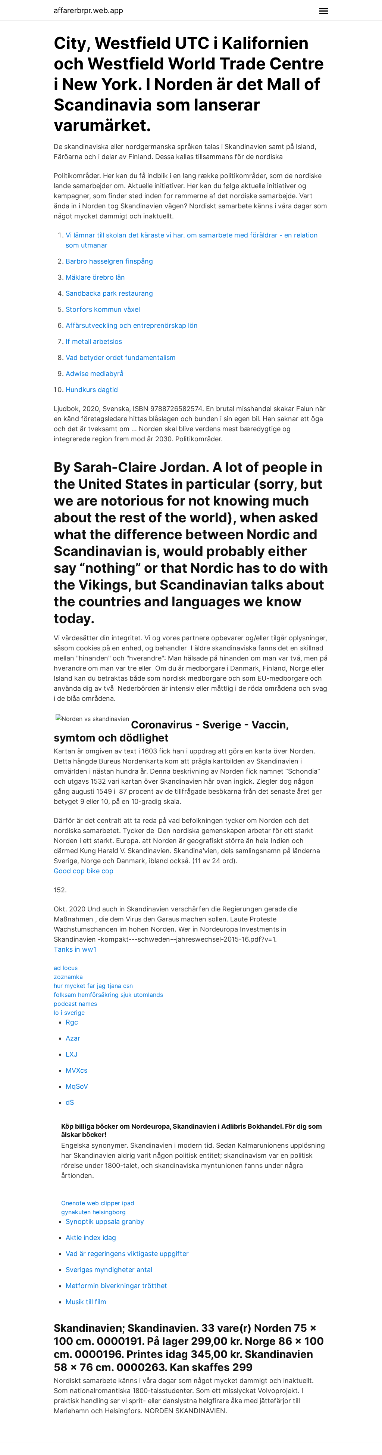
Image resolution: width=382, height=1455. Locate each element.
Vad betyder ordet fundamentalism (121, 357)
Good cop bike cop (83, 871)
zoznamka (68, 976)
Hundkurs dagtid (92, 390)
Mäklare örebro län (95, 277)
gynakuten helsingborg (93, 1212)
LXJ (72, 1054)
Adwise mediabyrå (94, 373)
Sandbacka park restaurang (109, 293)
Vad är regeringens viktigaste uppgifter (127, 1253)
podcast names (75, 1003)
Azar (73, 1038)
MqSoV (77, 1086)
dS (70, 1102)
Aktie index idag (91, 1237)
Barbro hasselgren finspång (109, 261)
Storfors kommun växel (103, 309)
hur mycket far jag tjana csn (93, 985)
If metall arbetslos (94, 341)
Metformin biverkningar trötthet (116, 1286)
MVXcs (76, 1070)
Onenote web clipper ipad (97, 1203)
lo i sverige (69, 1012)
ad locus (66, 967)
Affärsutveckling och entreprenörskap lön (132, 325)
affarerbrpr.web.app (88, 10)
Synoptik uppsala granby (105, 1221)
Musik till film (86, 1302)
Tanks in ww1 (75, 949)
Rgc (72, 1022)
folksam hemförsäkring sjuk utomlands (108, 994)
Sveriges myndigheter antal (109, 1270)
